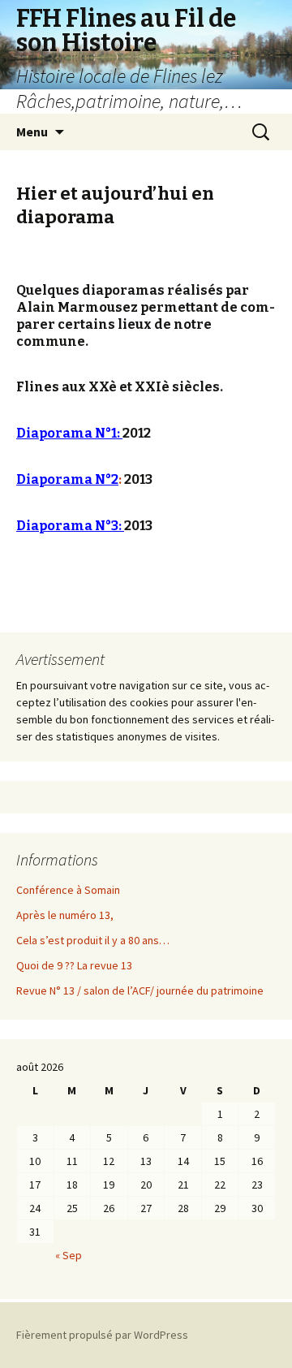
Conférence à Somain (68, 890)
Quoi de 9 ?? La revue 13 (74, 965)
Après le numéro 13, (65, 915)
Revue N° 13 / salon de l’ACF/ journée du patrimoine (140, 990)
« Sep (68, 1255)
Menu (32, 131)
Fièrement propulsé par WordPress (102, 1334)
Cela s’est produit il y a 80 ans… (93, 940)
